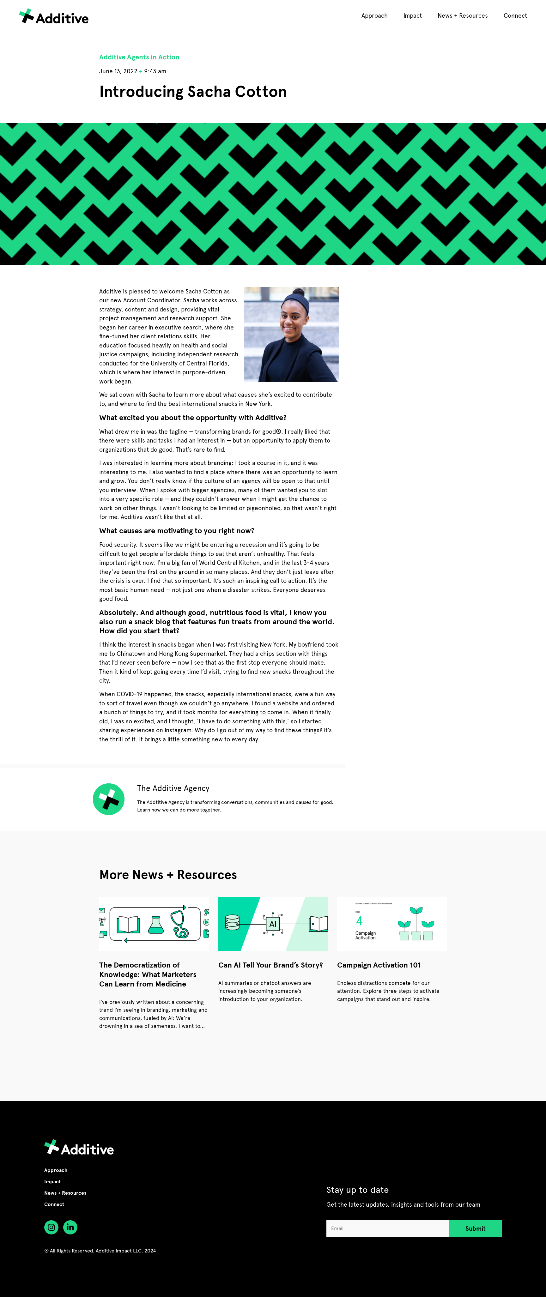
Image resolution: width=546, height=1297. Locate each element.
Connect (515, 16)
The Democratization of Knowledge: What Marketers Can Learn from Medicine (148, 974)
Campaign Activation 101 (379, 965)
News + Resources (463, 16)
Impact (412, 16)
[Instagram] (51, 1227)
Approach (374, 16)
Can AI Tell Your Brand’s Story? (270, 965)
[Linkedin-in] (70, 1227)
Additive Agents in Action (139, 57)
